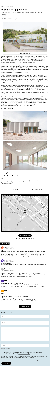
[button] (25, 212)
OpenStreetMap (45, 230)
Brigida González (8, 108)
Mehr (12, 173)
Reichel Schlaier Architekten (23, 69)
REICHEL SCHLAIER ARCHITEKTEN (24, 238)
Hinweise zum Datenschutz (24, 353)
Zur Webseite (18, 176)
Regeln (37, 360)
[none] (25, 235)
